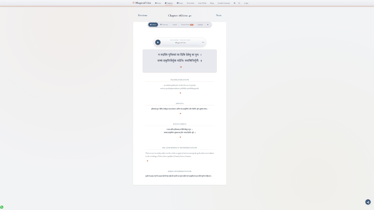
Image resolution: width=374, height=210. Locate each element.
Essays (180, 3)
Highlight (200, 24)
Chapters (169, 3)
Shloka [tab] (154, 24)
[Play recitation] (158, 42)
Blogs (212, 3)
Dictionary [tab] (165, 24)
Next (218, 15)
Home (159, 3)
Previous (142, 15)
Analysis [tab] (174, 24)
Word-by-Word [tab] (187, 24)
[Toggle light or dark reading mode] (239, 3)
